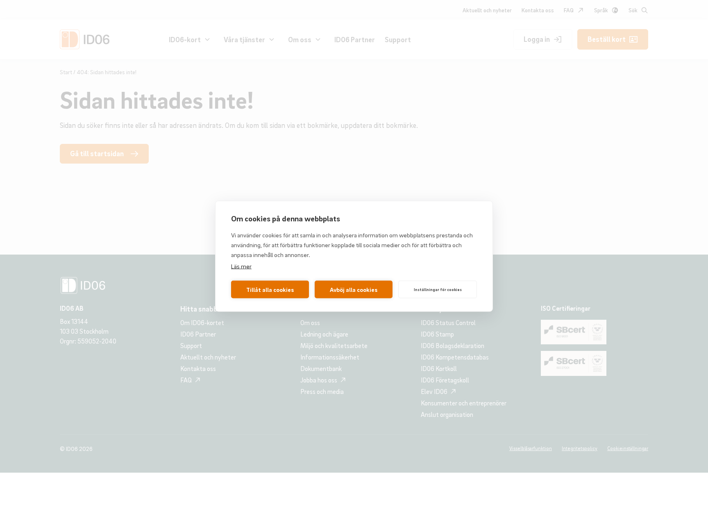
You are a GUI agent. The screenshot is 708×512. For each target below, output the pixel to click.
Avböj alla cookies (353, 289)
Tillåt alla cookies (270, 289)
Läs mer (241, 265)
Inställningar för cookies (438, 289)
